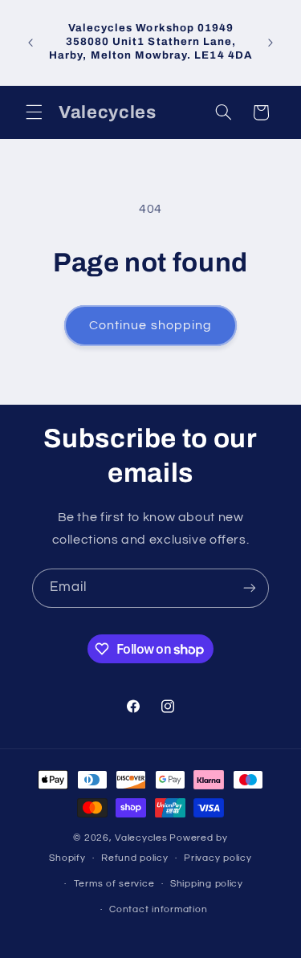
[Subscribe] (249, 588)
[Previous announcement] (30, 42)
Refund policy (135, 858)
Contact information (158, 909)
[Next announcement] (270, 42)
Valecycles (141, 838)
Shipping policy (206, 883)
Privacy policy (217, 858)
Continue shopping (150, 325)
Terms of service (114, 883)
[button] (33, 112)
